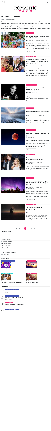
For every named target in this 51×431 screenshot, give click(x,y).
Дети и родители (6, 245)
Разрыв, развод (30, 154)
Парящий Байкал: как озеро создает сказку (37, 112)
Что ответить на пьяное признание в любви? (12, 282)
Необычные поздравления (8, 260)
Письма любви (8, 302)
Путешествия (30, 108)
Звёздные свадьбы (7, 241)
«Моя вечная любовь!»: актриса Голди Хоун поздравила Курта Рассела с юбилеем (37, 61)
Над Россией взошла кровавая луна (37, 133)
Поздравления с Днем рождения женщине (15, 290)
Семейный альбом (31, 56)
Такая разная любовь (7, 273)
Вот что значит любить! (32, 282)
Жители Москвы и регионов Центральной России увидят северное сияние (37, 182)
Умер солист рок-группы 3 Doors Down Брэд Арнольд (36, 89)
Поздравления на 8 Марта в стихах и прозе (15, 311)
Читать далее (30, 51)
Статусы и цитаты (31, 260)
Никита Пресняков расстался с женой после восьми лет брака (37, 158)
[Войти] (48, 2)
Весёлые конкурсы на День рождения (14, 297)
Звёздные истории (31, 84)
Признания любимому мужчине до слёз (14, 304)
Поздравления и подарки (9, 252)
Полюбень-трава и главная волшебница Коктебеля (37, 37)
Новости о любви (31, 130)
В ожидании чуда (6, 243)
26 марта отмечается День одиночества (34, 208)
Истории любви (6, 239)
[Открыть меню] (3, 2)
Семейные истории (32, 273)
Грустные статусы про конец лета (34, 269)
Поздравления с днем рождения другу (10, 269)
